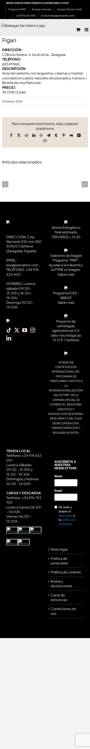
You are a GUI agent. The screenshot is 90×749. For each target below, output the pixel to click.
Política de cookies (66, 572)
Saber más (66, 274)
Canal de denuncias (59, 597)
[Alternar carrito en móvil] (78, 29)
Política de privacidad (59, 560)
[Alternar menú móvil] (87, 29)
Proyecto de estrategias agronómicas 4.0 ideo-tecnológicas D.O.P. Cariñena (66, 330)
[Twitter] (16, 330)
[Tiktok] (8, 330)
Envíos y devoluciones (61, 583)
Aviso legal (59, 549)
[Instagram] (32, 330)
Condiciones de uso (63, 610)
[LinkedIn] (8, 338)
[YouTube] (24, 330)
